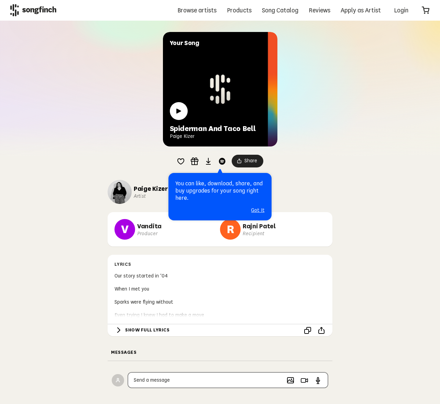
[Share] (321, 330)
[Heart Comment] (181, 161)
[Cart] (425, 10)
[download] (208, 161)
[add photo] (290, 380)
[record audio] (318, 380)
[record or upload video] (304, 380)
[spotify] (222, 161)
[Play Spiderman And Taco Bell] (179, 111)
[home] (33, 10)
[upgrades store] (194, 161)
